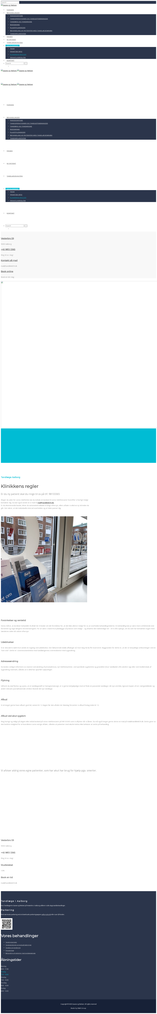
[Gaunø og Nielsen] (9, 5)
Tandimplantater (18, 33)
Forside (10, 10)
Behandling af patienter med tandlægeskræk (31, 31)
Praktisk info (16, 51)
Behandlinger (13, 13)
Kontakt (10, 60)
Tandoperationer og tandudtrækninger (29, 19)
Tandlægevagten (15, 42)
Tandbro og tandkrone (21, 22)
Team (12, 48)
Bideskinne (15, 25)
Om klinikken (12, 45)
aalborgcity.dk (46, 914)
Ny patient (11, 39)
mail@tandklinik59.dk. (46, 502)
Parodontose (16, 16)
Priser (10, 36)
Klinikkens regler (18, 54)
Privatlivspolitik (18, 57)
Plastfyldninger (17, 28)
